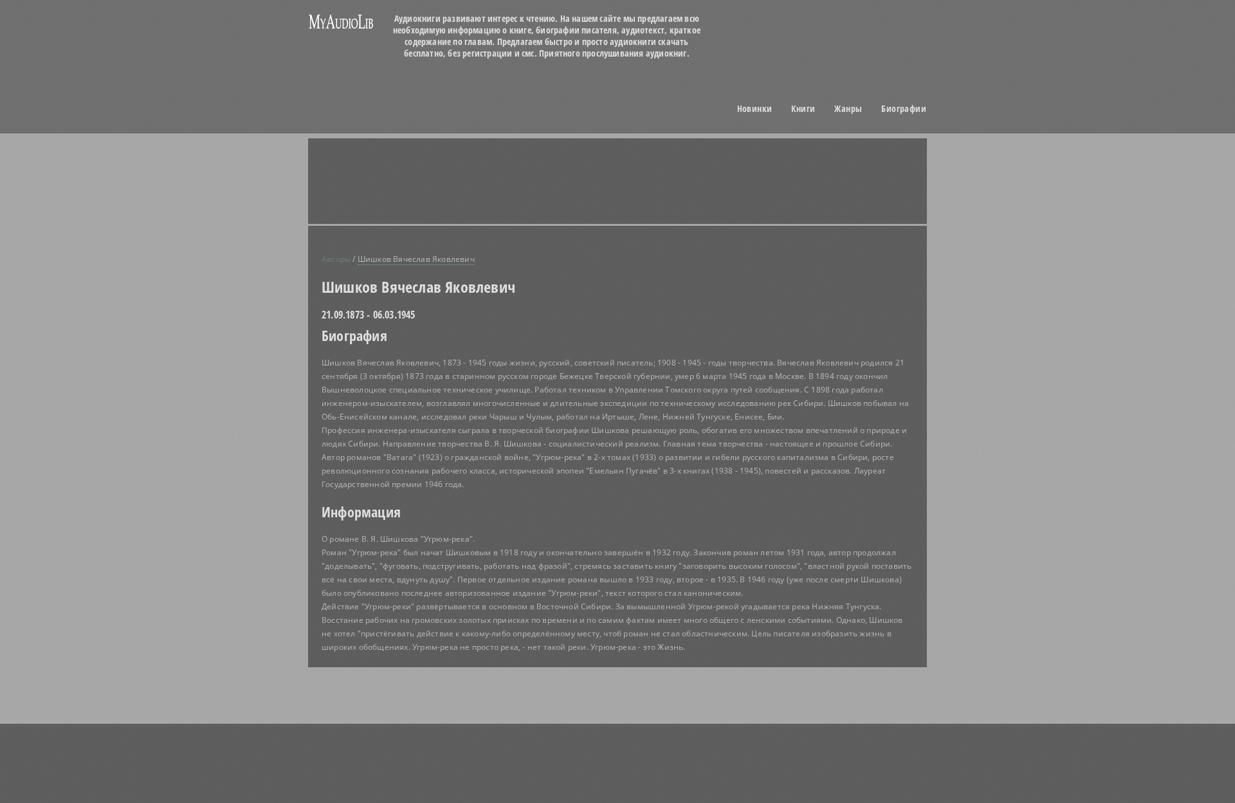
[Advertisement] (634, 181)
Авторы (336, 259)
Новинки (755, 108)
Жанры (848, 108)
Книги (803, 108)
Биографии (903, 108)
